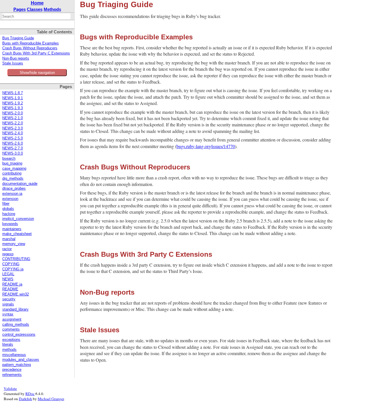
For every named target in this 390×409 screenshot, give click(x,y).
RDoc (30, 393)
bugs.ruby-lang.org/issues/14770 (205, 146)
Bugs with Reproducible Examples (30, 43)
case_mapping (14, 169)
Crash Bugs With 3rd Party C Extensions (36, 53)
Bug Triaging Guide (18, 38)
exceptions (11, 340)
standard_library (15, 309)
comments (11, 329)
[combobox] (36, 16)
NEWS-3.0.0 (12, 153)
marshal (8, 239)
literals (7, 345)
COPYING (10, 264)
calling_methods (15, 325)
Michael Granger (51, 398)
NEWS (7, 279)
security (8, 299)
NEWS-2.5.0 (12, 138)
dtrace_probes (14, 189)
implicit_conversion (18, 219)
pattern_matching (16, 365)
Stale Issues (12, 63)
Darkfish (25, 398)
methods (9, 350)
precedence (11, 370)
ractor (7, 249)
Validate (10, 388)
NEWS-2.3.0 (12, 128)
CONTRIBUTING (16, 259)
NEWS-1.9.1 (12, 98)
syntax (7, 314)
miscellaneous (14, 355)
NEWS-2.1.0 (12, 118)
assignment (11, 319)
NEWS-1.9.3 (12, 108)
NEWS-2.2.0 (12, 123)
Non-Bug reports (15, 58)
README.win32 (15, 294)
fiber (5, 204)
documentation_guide (19, 184)
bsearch (8, 159)
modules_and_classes (20, 360)
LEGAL (8, 274)
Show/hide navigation (37, 72)
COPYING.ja (12, 269)
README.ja (12, 284)
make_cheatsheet (17, 234)
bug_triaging (12, 163)
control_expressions (18, 335)
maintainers (11, 229)
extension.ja (12, 194)
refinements (12, 375)
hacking (8, 214)
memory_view (13, 244)
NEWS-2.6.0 (12, 143)
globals (8, 209)
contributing (11, 173)
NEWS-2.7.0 (12, 148)
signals (8, 304)
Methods (52, 9)
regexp (7, 254)
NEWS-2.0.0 (12, 113)
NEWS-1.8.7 (12, 93)
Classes (35, 9)
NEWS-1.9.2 (12, 103)
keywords (10, 224)
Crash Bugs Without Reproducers (29, 48)
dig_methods (12, 179)
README (10, 289)
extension (10, 199)
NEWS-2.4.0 (12, 133)
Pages (19, 9)
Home (37, 3)
